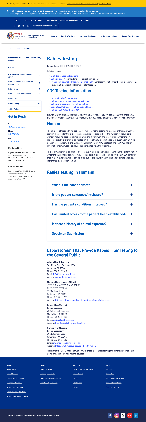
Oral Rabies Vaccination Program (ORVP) (20, 75)
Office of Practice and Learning (84, 369)
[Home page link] (25, 35)
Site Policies (77, 383)
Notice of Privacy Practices (16, 392)
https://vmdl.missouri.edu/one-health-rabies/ (75, 345)
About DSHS (11, 369)
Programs (28, 20)
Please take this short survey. (87, 11)
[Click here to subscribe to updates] (28, 26)
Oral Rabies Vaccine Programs (64, 75)
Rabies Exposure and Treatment (19, 94)
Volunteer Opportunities (49, 383)
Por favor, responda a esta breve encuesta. (110, 13)
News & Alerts (51, 20)
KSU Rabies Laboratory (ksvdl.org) (70, 323)
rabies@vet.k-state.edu (63, 320)
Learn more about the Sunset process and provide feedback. (89, 4)
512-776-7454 (13, 141)
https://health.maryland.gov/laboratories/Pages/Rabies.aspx (82, 300)
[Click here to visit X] (19, 26)
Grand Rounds (78, 374)
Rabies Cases (13, 89)
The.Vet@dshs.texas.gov (17, 127)
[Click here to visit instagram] (23, 26)
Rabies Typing (13, 109)
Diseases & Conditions (88, 36)
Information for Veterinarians (64, 97)
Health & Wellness (68, 36)
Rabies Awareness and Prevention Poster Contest (20, 83)
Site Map (76, 387)
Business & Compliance (109, 36)
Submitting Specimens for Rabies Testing (69, 103)
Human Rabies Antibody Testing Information (71, 81)
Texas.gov (109, 369)
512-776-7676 (13, 134)
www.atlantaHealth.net (65, 277)
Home (9, 48)
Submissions (56, 78)
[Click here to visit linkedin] (136, 415)
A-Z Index (38, 20)
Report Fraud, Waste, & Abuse (17, 396)
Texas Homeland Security (115, 378)
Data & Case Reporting (130, 36)
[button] (40, 76)
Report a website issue (15, 387)
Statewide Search (112, 387)
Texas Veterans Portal (114, 383)
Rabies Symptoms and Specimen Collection (70, 100)
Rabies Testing (13, 104)
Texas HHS (110, 374)
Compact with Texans (14, 383)
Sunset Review (12, 374)
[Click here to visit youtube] (129, 415)
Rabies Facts (12, 98)
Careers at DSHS (46, 369)
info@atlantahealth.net (64, 274)
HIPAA (75, 378)
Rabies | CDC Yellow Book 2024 (65, 109)
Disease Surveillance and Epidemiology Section (24, 59)
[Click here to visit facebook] (15, 26)
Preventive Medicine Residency (51, 378)
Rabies (17, 48)
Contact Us (85, 20)
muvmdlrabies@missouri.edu (66, 342)
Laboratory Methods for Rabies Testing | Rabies (72, 106)
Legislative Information (69, 20)
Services (54, 36)
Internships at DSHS (47, 374)
